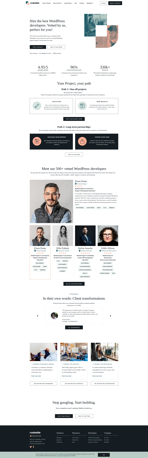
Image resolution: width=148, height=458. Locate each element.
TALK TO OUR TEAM (74, 154)
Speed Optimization (62, 267)
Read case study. (36, 376)
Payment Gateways (104, 273)
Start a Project (115, 3)
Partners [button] (89, 3)
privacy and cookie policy (63, 455)
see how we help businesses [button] (43, 383)
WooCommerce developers (95, 440)
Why (75, 3)
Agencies (59, 440)
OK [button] (104, 455)
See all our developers (74, 284)
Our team (106, 440)
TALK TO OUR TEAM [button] (56, 47)
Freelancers (59, 442)
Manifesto (106, 442)
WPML (113, 273)
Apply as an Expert (93, 442)
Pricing (81, 3)
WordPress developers (94, 437)
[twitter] (31, 447)
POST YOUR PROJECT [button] (64, 416)
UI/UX (104, 207)
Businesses (59, 437)
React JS (85, 273)
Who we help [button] (57, 3)
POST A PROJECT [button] (38, 47)
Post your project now (74, 119)
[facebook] (33, 447)
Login (103, 3)
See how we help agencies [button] (74, 383)
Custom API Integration (85, 269)
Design (98, 207)
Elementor (111, 207)
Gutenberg (62, 271)
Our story (106, 437)
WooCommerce (80, 207)
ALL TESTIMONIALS (74, 327)
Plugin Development (85, 266)
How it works (46, 3)
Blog (73, 442)
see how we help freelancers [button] (104, 383)
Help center (75, 440)
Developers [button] (67, 3)
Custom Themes (90, 207)
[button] (40, 252)
